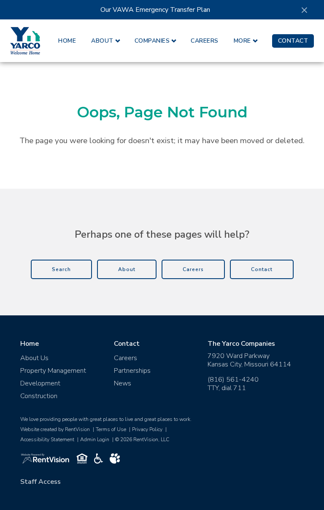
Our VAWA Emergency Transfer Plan (155, 9)
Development (40, 383)
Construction (38, 396)
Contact (293, 41)
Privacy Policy (147, 429)
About (102, 41)
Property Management (53, 370)
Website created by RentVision (55, 429)
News (122, 383)
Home (67, 41)
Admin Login (94, 439)
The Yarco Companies (241, 343)
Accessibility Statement (47, 439)
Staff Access (40, 481)
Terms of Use (111, 429)
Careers (205, 41)
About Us (34, 358)
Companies (152, 41)
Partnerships (132, 370)
